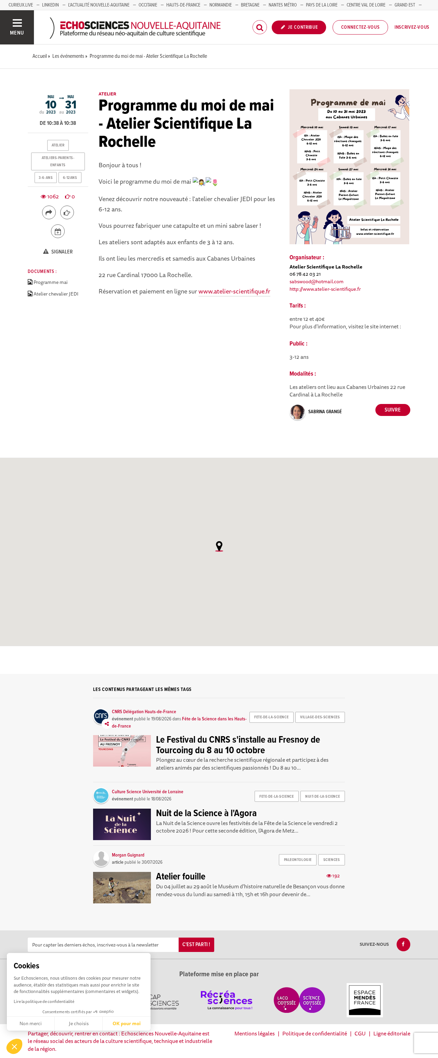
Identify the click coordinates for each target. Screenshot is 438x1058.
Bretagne (250, 5)
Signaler (61, 252)
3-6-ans (46, 177)
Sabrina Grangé (325, 412)
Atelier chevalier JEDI (56, 294)
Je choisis (79, 1023)
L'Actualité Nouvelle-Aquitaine (98, 5)
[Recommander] (67, 212)
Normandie (220, 5)
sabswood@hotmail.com (316, 281)
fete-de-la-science (271, 717)
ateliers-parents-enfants (58, 161)
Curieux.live (21, 5)
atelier (58, 145)
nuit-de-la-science (322, 796)
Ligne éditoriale (391, 1033)
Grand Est (405, 5)
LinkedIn (50, 5)
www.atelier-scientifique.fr (234, 291)
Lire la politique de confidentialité (44, 1001)
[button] (14, 1046)
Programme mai (51, 282)
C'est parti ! (196, 944)
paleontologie (298, 860)
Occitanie (148, 5)
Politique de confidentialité (314, 1033)
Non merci (31, 1023)
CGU (360, 1033)
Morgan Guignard (128, 855)
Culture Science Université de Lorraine (147, 792)
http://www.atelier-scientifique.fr (325, 289)
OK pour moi (127, 1023)
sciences (331, 860)
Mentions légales (254, 1033)
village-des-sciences (320, 717)
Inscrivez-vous (412, 27)
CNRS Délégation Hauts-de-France (144, 712)
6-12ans (70, 177)
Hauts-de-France (183, 5)
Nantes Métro (283, 5)
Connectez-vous (360, 27)
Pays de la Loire (321, 5)
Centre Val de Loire (366, 5)
